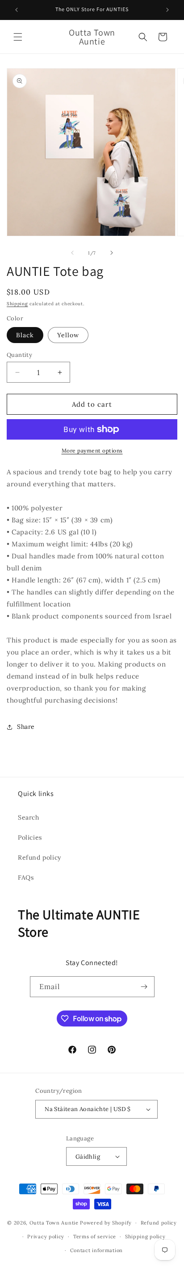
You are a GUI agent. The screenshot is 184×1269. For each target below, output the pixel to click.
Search (28, 817)
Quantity (19, 355)
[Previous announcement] (16, 10)
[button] (18, 37)
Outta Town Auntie (54, 1223)
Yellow (68, 335)
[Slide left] (72, 253)
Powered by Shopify (106, 1223)
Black (25, 335)
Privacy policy (45, 1236)
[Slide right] (111, 253)
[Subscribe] (144, 986)
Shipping (17, 304)
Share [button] (26, 727)
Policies (30, 837)
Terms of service (94, 1236)
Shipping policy (145, 1236)
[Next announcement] (167, 10)
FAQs (25, 877)
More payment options (92, 450)
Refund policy (39, 857)
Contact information (96, 1250)
